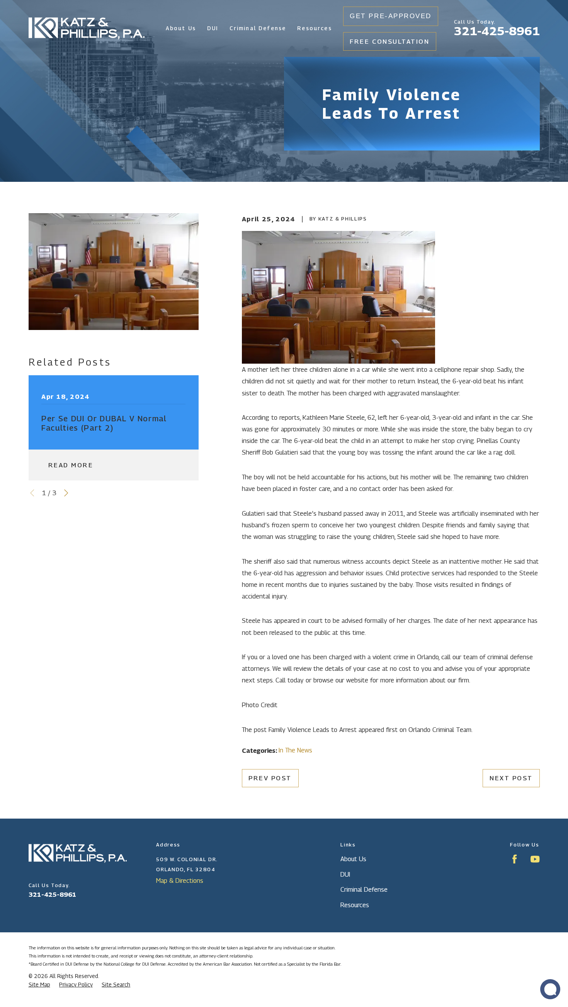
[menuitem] (39, 985)
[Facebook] (514, 859)
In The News (295, 750)
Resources (354, 905)
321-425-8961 (497, 31)
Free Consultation (389, 41)
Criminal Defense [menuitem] (258, 28)
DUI (345, 874)
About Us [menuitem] (181, 28)
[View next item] (66, 492)
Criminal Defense (364, 889)
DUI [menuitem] (212, 28)
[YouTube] (535, 859)
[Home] (87, 28)
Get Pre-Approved (390, 16)
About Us (353, 859)
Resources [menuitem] (314, 28)
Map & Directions (179, 880)
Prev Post (270, 778)
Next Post (511, 778)
